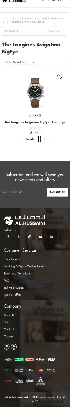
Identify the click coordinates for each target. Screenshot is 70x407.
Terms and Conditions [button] (17, 273)
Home (5, 18)
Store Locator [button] (12, 259)
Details (30, 139)
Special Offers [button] (12, 295)
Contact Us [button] (11, 329)
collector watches (25, 18)
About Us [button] (9, 315)
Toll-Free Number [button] (14, 287)
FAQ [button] (6, 280)
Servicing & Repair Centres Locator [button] (25, 266)
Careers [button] (8, 336)
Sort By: (8, 62)
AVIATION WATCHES (53, 18)
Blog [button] (6, 322)
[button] (34, 31)
